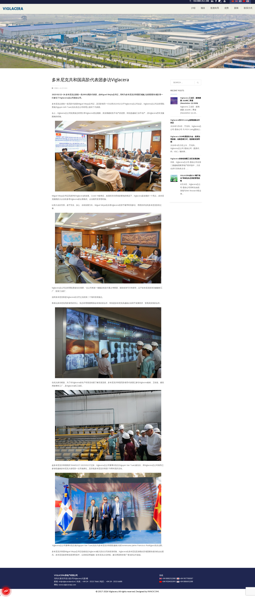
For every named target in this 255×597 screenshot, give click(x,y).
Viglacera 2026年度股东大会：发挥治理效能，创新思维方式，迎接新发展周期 (185, 139)
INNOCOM (153, 591)
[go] (197, 82)
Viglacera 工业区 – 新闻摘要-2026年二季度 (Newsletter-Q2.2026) (190, 100)
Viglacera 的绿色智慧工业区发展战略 (185, 158)
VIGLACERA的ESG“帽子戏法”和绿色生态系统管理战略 (190, 178)
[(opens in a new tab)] (174, 100)
